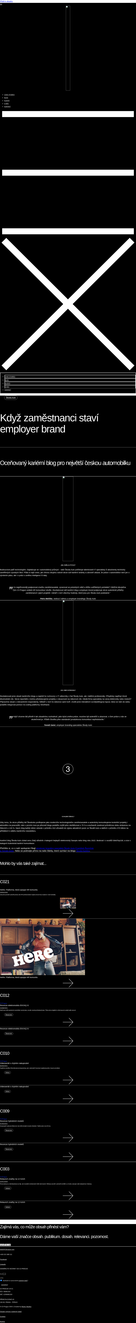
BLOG (6, 98)
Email (1, 1274)
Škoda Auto (11, 398)
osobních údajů (23, 1280)
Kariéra (2, 1321)
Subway (7, 1188)
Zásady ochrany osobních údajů (11, 1311)
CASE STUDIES (9, 95)
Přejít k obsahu (6, 1)
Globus (7, 1072)
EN (1, 4)
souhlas (1, 1277)
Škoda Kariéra (83, 851)
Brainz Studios (26, 1306)
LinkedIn (3, 1264)
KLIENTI (7, 100)
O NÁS (6, 103)
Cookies (2, 1316)
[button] (68, 241)
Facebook (3, 1259)
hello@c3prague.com (7, 1249)
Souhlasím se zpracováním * (15, 1280)
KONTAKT (7, 106)
